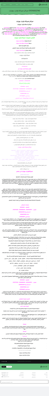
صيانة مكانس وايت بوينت (18, 125)
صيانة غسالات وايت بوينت (28, 71)
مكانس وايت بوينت (17, 31)
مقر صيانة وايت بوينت (24, 34)
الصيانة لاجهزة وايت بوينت (22, 43)
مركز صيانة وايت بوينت (22, 32)
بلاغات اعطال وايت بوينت (31, 123)
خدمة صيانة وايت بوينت (22, 27)
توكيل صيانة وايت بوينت (10, 32)
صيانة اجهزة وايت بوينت (36, 165)
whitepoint (24, 59)
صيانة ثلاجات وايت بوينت (16, 71)
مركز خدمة (22, 166)
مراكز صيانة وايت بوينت (24, 21)
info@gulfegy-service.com (28, 98)
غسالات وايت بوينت (38, 31)
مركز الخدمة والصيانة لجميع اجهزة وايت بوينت (24, 61)
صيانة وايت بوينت (35, 27)
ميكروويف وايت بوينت (27, 31)
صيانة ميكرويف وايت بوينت (41, 71)
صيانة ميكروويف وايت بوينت (18, 123)
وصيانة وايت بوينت (16, 166)
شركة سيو (5, 382)
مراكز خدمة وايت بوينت (24, 24)
